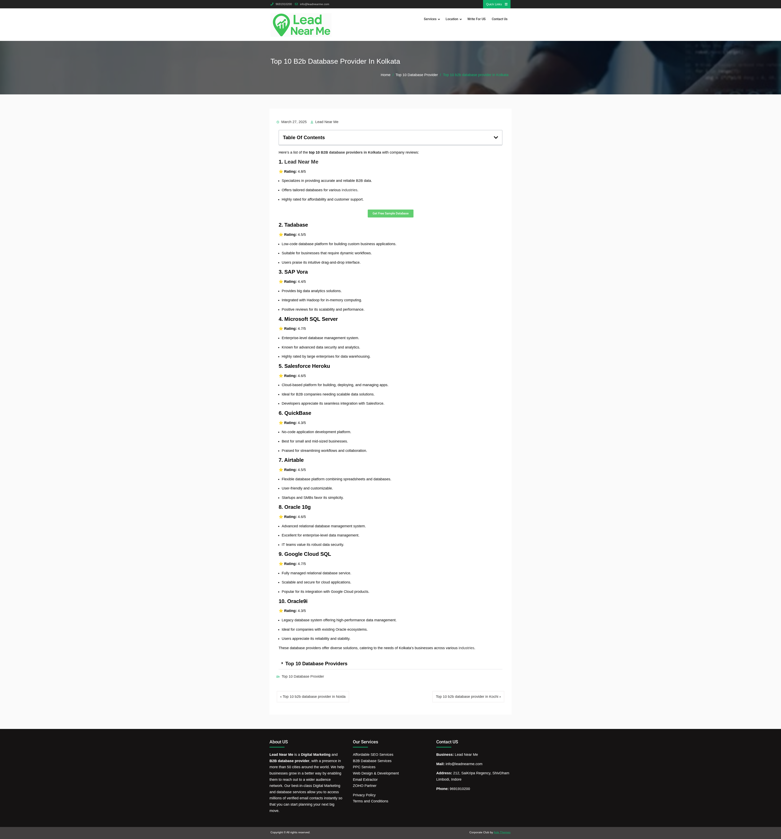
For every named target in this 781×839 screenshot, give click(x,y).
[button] (496, 137)
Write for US (476, 19)
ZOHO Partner (364, 786)
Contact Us (499, 19)
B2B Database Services (372, 761)
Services (430, 19)
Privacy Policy (364, 795)
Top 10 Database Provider (303, 676)
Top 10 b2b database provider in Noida (314, 697)
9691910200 (284, 4)
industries (349, 190)
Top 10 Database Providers (316, 663)
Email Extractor (365, 780)
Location (452, 19)
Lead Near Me (326, 122)
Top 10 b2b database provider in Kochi (467, 697)
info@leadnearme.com (314, 4)
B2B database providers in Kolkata (350, 152)
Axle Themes (502, 832)
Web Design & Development (376, 773)
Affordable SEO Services (373, 755)
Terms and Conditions (370, 801)
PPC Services (364, 767)
